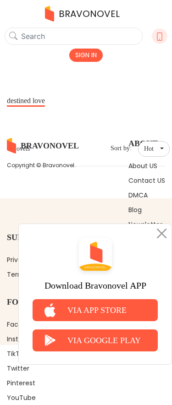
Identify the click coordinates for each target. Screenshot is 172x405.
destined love (26, 100)
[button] (154, 149)
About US (142, 165)
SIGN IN (86, 55)
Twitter (18, 368)
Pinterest (21, 383)
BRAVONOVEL (89, 13)
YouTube (21, 397)
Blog (135, 209)
